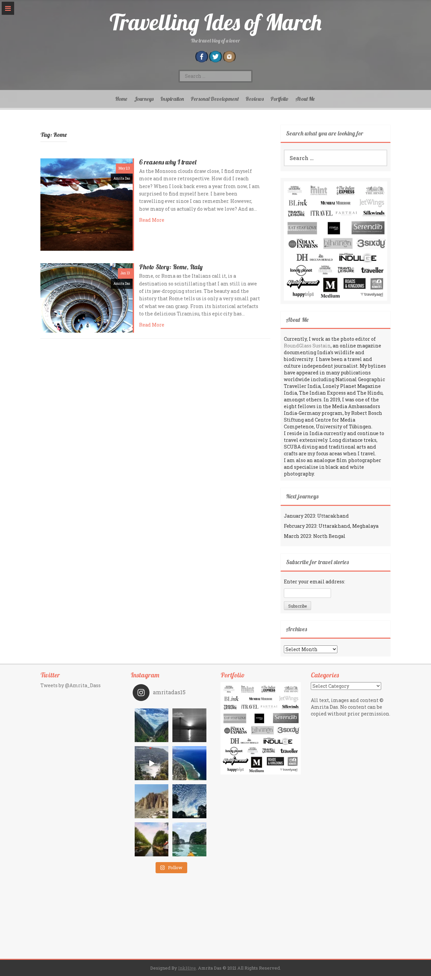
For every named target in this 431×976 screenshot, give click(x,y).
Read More (151, 220)
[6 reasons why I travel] (86, 204)
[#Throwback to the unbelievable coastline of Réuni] (189, 763)
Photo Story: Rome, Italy (171, 267)
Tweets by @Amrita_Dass (70, 685)
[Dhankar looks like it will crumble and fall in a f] (152, 801)
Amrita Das (121, 178)
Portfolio (279, 98)
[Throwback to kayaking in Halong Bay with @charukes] (189, 839)
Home (121, 98)
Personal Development (215, 98)
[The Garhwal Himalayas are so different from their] (152, 725)
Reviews (254, 98)
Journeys (144, 98)
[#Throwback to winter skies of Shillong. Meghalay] (189, 801)
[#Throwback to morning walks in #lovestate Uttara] (152, 763)
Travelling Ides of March (215, 22)
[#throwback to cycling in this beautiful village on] (152, 839)
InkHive (187, 968)
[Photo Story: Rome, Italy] (86, 297)
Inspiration (172, 98)
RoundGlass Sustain (307, 345)
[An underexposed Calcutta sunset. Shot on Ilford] (189, 725)
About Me (305, 98)
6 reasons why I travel (167, 162)
